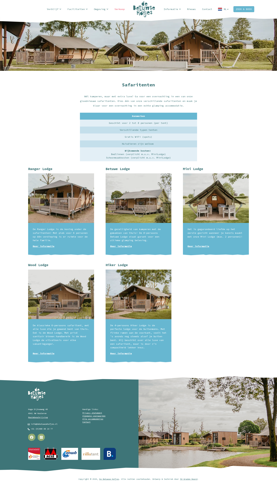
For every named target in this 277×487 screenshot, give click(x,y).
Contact (86, 422)
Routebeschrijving (38, 417)
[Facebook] (31, 437)
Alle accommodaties (92, 419)
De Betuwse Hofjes (109, 479)
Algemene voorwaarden (93, 416)
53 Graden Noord (188, 479)
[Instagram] (41, 437)
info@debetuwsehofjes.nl (44, 424)
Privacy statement (92, 412)
